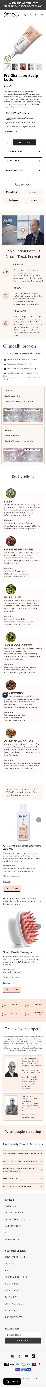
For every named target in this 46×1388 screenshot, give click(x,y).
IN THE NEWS (12, 1239)
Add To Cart (12, 888)
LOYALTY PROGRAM (15, 1257)
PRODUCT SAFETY (14, 1317)
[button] (5, 695)
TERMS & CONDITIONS (16, 1277)
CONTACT (10, 1263)
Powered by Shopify (30, 1378)
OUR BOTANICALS (14, 1212)
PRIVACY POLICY (13, 1290)
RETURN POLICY (13, 1284)
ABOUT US (10, 1206)
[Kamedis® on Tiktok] (33, 1356)
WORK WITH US (13, 1226)
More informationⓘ (11, 876)
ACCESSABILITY (12, 1310)
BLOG (8, 1232)
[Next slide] (38, 67)
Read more (11, 131)
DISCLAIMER (11, 1297)
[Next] (38, 819)
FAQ (7, 1270)
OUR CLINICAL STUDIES (17, 1219)
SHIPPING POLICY (14, 1304)
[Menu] (41, 15)
